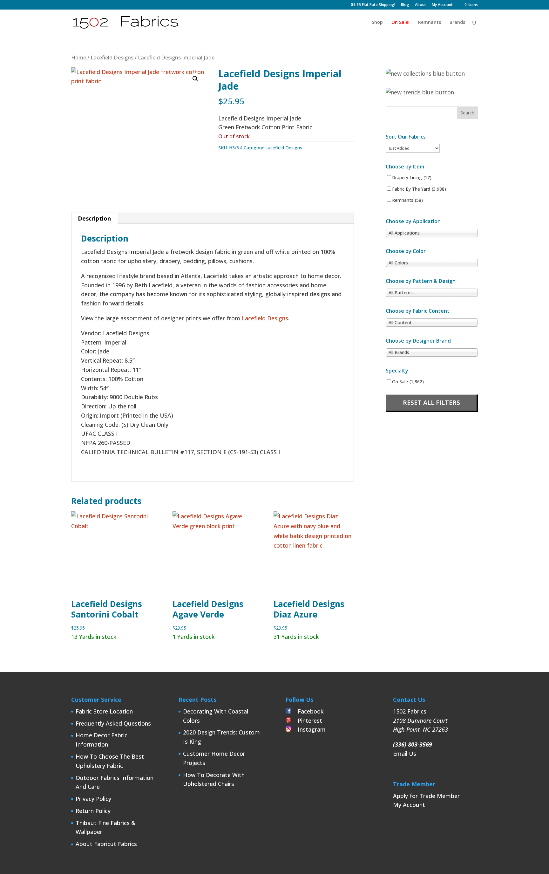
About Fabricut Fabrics (106, 844)
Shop (377, 22)
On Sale (408, 382)
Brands (457, 22)
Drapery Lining (411, 178)
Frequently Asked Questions (113, 723)
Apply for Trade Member (426, 796)
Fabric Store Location (104, 711)
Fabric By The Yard (419, 189)
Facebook (307, 711)
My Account (442, 5)
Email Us (404, 753)
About (420, 5)
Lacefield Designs (112, 57)
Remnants (429, 22)
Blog (405, 5)
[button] (195, 79)
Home (78, 57)
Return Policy (93, 811)
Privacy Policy (93, 798)
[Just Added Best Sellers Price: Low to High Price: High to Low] (413, 148)
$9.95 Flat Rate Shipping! (373, 5)
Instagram (308, 729)
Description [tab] (94, 218)
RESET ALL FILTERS (431, 402)
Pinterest (306, 720)
